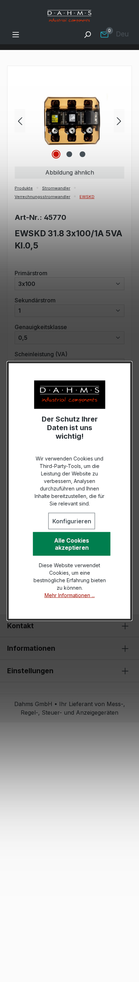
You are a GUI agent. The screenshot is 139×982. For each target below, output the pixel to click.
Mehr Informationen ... (70, 595)
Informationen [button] (31, 648)
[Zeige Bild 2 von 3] (69, 154)
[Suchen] (87, 34)
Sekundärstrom (35, 300)
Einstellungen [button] (30, 670)
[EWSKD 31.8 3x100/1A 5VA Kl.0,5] (69, 120)
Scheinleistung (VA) (41, 354)
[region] (69, 120)
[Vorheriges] (20, 120)
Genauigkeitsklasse (41, 327)
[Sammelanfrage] (104, 34)
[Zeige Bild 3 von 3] (83, 154)
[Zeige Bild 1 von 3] (56, 154)
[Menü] (15, 34)
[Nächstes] (119, 120)
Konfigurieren (71, 521)
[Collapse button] (125, 626)
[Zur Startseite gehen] (69, 16)
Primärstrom (31, 273)
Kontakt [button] (20, 625)
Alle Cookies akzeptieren (71, 544)
